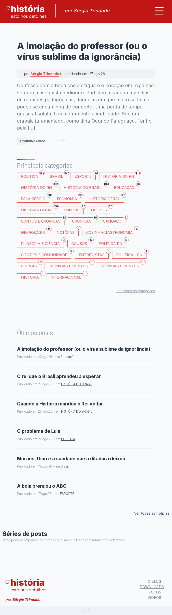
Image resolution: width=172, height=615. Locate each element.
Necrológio (35, 232)
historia (32, 276)
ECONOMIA (69, 198)
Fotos (155, 592)
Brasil (58, 176)
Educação (126, 187)
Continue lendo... (34, 141)
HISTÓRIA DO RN (120, 176)
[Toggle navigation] (159, 11)
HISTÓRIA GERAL (38, 209)
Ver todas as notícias (151, 513)
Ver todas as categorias (135, 291)
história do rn (38, 187)
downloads (152, 587)
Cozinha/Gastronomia (111, 232)
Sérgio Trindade (44, 73)
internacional (68, 276)
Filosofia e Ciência (42, 243)
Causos (81, 243)
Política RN (112, 243)
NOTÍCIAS (68, 232)
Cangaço (114, 220)
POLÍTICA (31, 176)
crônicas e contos (121, 265)
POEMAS (31, 265)
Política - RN (131, 254)
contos (74, 209)
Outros (101, 209)
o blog (154, 581)
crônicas (83, 220)
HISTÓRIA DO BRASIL (85, 187)
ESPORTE (85, 176)
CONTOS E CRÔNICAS (42, 220)
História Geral (106, 198)
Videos (154, 597)
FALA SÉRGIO (35, 198)
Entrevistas (94, 254)
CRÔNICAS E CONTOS (70, 265)
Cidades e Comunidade (46, 254)
